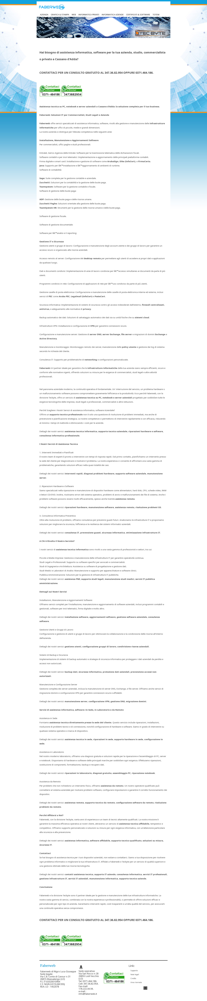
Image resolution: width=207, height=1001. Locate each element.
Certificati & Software (138, 14)
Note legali (135, 974)
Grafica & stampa (60, 14)
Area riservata (136, 982)
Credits (133, 978)
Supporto (134, 970)
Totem (156, 14)
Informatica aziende (113, 14)
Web (74, 14)
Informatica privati (88, 14)
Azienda (44, 14)
